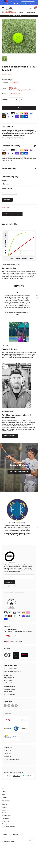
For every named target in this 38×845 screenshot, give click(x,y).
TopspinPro (7, 753)
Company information (8, 826)
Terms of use (6, 818)
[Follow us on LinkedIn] (16, 705)
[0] (34, 8)
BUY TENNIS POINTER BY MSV (19, 471)
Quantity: (5, 99)
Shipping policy (6, 815)
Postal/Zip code (7, 188)
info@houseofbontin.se (14, 671)
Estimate (7, 199)
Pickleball (4, 797)
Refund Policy (6, 821)
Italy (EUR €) (16, 834)
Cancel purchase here (8, 824)
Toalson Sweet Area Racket (12, 759)
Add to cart (19, 108)
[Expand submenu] (3, 8)
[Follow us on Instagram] (9, 705)
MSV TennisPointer (9, 762)
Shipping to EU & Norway (21, 1)
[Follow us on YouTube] (12, 705)
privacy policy (12, 586)
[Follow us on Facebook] (5, 705)
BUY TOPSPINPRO (9, 435)
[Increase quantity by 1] (21, 100)
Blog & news (5, 810)
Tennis (4, 791)
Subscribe (9, 582)
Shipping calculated (22, 90)
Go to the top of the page (12, 214)
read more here (27, 631)
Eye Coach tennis (9, 751)
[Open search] (27, 8)
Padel (3, 794)
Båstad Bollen (6, 74)
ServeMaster (7, 756)
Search (4, 813)
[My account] (30, 8)
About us (4, 804)
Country (4, 180)
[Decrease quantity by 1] (11, 100)
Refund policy (6, 207)
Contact (4, 807)
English (5, 834)
